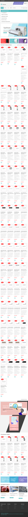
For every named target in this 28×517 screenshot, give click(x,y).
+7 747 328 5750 (2, 0)
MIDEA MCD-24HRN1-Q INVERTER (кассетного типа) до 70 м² (23, 113)
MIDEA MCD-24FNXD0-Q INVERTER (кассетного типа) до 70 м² (10, 153)
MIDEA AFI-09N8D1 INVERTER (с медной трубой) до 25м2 (3, 54)
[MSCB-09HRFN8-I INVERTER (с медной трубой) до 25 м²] (4, 304)
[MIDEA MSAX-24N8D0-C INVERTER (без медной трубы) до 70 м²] (17, 168)
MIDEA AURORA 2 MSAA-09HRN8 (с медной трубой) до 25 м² (10, 251)
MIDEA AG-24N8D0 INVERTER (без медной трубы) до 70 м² (23, 328)
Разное (8, 508)
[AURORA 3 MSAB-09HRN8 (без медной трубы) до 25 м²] (4, 227)
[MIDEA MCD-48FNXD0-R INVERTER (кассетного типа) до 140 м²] (10, 168)
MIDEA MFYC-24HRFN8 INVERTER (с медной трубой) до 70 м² (3, 133)
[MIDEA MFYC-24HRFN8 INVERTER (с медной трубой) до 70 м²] (4, 128)
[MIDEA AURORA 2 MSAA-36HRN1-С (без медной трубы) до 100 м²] (17, 265)
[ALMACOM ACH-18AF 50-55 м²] (24, 69)
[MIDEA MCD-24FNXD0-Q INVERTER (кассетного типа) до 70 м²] (10, 148)
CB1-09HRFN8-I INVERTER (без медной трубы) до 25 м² (4, 328)
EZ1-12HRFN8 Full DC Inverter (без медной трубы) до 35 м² (9, 213)
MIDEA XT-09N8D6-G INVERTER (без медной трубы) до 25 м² (3, 347)
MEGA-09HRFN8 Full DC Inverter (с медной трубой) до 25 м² (4, 193)
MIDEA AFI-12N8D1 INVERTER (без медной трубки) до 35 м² (16, 153)
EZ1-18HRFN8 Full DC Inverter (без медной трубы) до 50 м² (16, 213)
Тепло (8, 506)
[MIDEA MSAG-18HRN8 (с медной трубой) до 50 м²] (17, 284)
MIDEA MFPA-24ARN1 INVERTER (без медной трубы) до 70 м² (10, 93)
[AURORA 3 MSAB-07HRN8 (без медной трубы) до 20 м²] (24, 208)
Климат (8, 505)
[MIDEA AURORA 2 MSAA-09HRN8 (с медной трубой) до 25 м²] (10, 246)
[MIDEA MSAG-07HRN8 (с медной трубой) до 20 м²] (24, 265)
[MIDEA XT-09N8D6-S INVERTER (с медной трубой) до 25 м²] (24, 342)
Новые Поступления (4, 14)
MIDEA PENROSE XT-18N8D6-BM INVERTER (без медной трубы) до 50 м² (24, 367)
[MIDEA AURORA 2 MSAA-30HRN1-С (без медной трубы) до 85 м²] (10, 265)
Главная (1, 505)
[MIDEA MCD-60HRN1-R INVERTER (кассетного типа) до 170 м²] (24, 128)
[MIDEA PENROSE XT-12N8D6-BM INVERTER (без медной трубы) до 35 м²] (17, 362)
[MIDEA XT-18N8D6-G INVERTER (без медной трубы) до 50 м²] (17, 342)
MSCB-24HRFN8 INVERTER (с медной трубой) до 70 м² (24, 309)
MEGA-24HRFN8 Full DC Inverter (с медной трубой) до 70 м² (24, 193)
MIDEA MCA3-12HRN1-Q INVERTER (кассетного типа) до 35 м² (23, 93)
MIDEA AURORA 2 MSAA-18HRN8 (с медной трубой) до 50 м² (24, 251)
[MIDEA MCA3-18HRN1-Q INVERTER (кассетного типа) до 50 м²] (10, 108)
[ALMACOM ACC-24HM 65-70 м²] (24, 49)
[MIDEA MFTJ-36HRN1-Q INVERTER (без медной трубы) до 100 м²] (17, 88)
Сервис (15, 508)
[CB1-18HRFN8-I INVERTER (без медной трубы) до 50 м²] (17, 323)
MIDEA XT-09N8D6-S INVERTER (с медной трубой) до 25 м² (23, 347)
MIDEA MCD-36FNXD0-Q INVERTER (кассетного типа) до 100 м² (23, 153)
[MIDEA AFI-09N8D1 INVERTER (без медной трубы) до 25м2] (4, 148)
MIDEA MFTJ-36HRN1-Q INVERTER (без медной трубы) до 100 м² (16, 93)
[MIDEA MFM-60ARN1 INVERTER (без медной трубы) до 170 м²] (17, 108)
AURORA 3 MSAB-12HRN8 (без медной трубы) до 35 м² (10, 232)
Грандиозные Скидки (4, 16)
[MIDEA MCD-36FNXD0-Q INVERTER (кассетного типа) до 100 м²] (24, 148)
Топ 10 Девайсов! (3, 12)
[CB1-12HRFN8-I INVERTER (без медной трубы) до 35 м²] (10, 323)
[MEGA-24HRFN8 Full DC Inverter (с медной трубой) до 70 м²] (24, 188)
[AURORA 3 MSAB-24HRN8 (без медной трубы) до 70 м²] (24, 227)
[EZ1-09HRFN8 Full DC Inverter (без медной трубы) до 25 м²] (4, 208)
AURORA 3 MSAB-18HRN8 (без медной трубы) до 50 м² (17, 232)
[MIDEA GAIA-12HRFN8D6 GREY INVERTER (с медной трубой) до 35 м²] (4, 381)
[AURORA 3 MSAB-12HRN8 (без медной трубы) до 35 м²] (10, 227)
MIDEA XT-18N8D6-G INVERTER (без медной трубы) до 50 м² (16, 347)
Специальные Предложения (5, 21)
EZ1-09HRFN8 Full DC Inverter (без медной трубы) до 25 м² (3, 213)
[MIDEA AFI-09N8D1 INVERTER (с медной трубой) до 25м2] (4, 49)
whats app (22, 506)
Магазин (1, 506)
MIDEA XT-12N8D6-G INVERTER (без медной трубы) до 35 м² (10, 347)
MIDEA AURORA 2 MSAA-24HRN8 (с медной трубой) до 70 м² (4, 270)
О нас (1, 507)
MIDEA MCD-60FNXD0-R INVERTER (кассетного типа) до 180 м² (23, 173)
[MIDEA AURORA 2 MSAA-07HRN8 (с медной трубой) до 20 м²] (4, 246)
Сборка (15, 507)
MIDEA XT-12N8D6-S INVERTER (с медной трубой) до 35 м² (3, 367)
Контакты (2, 509)
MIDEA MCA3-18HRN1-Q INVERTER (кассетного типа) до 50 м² (10, 113)
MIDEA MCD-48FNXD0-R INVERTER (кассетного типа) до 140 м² (10, 173)
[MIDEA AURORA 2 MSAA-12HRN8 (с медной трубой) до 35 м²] (17, 246)
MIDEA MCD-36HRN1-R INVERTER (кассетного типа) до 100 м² (10, 133)
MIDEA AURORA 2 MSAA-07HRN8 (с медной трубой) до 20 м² (4, 251)
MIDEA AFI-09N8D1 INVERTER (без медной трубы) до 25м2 (3, 153)
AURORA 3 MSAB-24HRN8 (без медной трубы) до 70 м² (24, 232)
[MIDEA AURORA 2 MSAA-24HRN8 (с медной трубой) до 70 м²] (4, 265)
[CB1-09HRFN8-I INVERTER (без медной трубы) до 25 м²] (4, 323)
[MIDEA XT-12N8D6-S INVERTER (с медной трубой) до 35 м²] (4, 362)
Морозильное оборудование (13, 493)
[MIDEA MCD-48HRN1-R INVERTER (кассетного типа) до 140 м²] (17, 128)
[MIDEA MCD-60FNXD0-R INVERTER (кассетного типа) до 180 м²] (24, 168)
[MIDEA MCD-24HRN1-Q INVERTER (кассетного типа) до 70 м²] (24, 108)
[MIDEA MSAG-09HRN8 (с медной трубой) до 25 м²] (4, 284)
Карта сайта (2, 514)
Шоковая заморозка (3, 493)
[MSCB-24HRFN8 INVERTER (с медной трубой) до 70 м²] (24, 304)
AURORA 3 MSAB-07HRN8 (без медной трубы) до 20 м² (24, 213)
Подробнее (3, 42)
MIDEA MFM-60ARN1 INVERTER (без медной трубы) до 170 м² (16, 113)
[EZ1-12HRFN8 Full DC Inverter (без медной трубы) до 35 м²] (10, 208)
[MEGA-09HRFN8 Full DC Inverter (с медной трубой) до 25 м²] (4, 188)
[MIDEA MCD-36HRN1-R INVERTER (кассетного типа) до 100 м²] (10, 128)
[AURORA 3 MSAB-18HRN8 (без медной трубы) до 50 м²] (17, 227)
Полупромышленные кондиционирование (21, 493)
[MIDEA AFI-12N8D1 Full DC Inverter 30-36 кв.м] (10, 49)
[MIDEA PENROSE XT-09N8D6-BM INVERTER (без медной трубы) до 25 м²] (10, 362)
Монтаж (15, 505)
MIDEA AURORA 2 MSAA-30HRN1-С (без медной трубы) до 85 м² (10, 270)
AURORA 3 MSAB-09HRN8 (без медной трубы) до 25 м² (4, 232)
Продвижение (6, 513)
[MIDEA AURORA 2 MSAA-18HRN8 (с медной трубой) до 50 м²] (24, 246)
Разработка (2, 513)
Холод (8, 507)
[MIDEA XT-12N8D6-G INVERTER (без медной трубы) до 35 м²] (10, 342)
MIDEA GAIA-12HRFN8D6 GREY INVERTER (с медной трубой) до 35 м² (4, 386)
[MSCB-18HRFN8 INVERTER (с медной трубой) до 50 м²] (17, 304)
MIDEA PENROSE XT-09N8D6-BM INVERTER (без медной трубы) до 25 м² (10, 367)
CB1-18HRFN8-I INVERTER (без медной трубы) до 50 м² (17, 328)
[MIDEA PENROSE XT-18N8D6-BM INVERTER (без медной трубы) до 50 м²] (24, 362)
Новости (1, 508)
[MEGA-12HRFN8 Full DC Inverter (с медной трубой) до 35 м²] (10, 188)
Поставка (15, 506)
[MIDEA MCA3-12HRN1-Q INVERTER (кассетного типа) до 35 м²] (24, 88)
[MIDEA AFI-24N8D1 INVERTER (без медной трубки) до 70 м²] (4, 168)
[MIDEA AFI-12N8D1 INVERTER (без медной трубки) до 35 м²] (17, 148)
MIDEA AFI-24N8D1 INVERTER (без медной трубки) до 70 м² (3, 173)
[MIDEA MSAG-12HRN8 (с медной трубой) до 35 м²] (10, 284)
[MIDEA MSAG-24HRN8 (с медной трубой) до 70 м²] (24, 284)
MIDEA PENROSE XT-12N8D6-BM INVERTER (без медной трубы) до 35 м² (17, 367)
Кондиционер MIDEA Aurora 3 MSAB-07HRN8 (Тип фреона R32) (17, 54)
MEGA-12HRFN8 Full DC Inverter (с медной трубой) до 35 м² (10, 193)
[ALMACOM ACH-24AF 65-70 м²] (4, 88)
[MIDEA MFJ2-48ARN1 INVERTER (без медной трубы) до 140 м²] (4, 108)
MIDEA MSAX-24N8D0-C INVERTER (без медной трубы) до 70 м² (17, 173)
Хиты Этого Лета (3, 19)
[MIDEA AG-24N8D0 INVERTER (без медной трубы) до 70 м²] (24, 323)
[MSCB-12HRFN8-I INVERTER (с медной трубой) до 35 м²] (10, 304)
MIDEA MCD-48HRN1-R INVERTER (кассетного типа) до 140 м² (16, 133)
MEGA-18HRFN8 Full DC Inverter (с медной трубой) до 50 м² (17, 193)
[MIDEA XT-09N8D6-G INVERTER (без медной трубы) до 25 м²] (4, 342)
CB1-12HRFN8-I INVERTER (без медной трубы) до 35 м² (10, 328)
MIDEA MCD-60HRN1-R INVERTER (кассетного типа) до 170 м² (23, 133)
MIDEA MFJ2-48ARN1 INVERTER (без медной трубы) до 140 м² (3, 113)
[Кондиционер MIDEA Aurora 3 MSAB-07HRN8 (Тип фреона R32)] (17, 49)
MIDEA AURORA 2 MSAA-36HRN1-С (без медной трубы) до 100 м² (17, 270)
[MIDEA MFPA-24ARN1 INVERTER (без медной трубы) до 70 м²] (10, 88)
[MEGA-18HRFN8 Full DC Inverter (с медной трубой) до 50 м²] (17, 188)
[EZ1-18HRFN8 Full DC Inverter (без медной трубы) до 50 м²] (17, 208)
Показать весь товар (24, 399)
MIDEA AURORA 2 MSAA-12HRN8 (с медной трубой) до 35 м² (17, 251)
